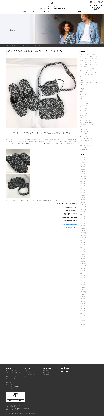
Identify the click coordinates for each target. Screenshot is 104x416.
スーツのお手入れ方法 (30, 375)
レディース (27, 372)
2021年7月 (82, 301)
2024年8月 (82, 214)
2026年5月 (82, 164)
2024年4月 (82, 223)
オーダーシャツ (84, 103)
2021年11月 (83, 292)
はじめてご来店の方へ (11, 370)
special (82, 96)
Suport (68, 11)
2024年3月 (82, 226)
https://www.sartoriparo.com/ (69, 224)
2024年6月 (82, 219)
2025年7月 (82, 188)
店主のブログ (9, 384)
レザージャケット (85, 131)
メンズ (26, 370)
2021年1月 (82, 315)
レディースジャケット (86, 138)
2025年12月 (83, 176)
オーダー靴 (83, 115)
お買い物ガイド (46, 370)
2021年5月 (82, 306)
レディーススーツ (85, 141)
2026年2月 (82, 171)
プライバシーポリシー (11, 388)
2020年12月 (83, 318)
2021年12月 (83, 289)
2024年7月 (82, 216)
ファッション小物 (85, 120)
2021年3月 (82, 311)
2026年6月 (82, 162)
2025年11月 (83, 179)
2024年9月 (82, 212)
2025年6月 (82, 190)
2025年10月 (83, 181)
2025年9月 (82, 183)
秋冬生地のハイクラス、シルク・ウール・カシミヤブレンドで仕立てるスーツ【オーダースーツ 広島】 (88, 63)
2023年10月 (83, 238)
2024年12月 (83, 204)
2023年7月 (82, 245)
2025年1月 (82, 202)
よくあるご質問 (46, 372)
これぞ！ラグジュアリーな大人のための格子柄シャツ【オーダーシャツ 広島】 (88, 82)
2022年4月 (82, 280)
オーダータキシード (85, 108)
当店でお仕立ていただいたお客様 (13, 373)
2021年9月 (82, 296)
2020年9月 (82, 325)
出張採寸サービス (10, 378)
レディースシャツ (85, 136)
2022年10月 (83, 266)
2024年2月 (82, 228)
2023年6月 (82, 247)
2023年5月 (82, 249)
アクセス (8, 380)
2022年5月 (82, 278)
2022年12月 (83, 261)
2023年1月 (82, 259)
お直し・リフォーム (11, 376)
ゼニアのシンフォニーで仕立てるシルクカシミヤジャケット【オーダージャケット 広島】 (88, 70)
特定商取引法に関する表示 (12, 386)
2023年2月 (82, 256)
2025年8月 (82, 186)
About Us (35, 11)
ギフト (82, 118)
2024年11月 (83, 207)
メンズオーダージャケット (87, 122)
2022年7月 (82, 273)
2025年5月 (82, 193)
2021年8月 (82, 299)
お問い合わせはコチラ (70, 227)
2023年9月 (82, 240)
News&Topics (57, 11)
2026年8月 (82, 157)
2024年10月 (83, 209)
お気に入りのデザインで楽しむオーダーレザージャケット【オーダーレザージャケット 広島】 (89, 56)
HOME (24, 11)
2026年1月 (82, 174)
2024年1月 (82, 230)
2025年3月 (82, 197)
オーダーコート (84, 101)
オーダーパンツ (84, 113)
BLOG (79, 11)
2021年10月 (83, 294)
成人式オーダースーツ (86, 150)
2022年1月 (82, 287)
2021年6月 (82, 304)
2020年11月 (83, 320)
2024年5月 (82, 221)
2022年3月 (82, 282)
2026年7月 (82, 160)
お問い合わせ (46, 375)
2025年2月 (82, 200)
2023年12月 (83, 233)
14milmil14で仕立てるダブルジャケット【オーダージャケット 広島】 (89, 76)
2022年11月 (83, 263)
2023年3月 (82, 254)
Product (46, 11)
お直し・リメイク (85, 99)
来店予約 (8, 382)
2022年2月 (82, 285)
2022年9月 (82, 268)
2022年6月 (82, 275)
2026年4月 (82, 167)
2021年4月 (82, 308)
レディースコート (85, 134)
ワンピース (83, 143)
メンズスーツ (83, 129)
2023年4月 (82, 252)
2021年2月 (82, 313)
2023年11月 (83, 235)
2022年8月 (82, 271)
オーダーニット (84, 111)
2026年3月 (82, 169)
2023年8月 (82, 242)
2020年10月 (83, 322)
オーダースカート (85, 106)
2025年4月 (82, 195)
